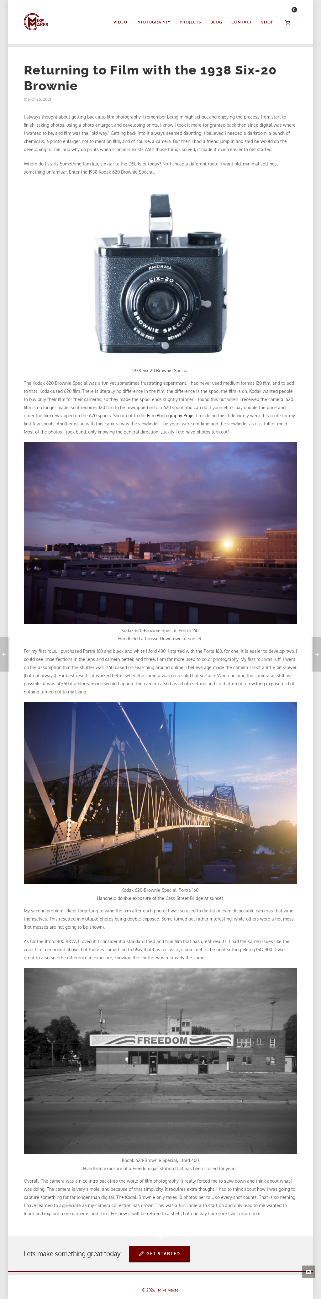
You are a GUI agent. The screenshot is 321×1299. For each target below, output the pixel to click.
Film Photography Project (172, 415)
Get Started (163, 1253)
